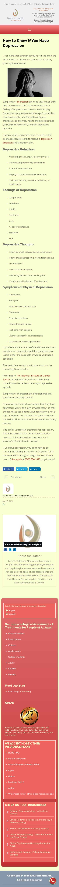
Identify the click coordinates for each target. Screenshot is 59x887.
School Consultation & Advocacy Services (29, 828)
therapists (16, 459)
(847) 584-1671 (32, 459)
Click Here (25, 691)
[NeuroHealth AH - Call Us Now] (52, 880)
